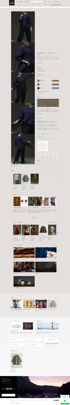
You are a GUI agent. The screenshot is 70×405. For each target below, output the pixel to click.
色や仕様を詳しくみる (14, 165)
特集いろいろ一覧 (35, 217)
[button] (12, 182)
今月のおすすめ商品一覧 (52, 222)
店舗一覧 (45, 1)
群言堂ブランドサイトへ (6, 395)
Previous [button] (10, 307)
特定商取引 (24, 400)
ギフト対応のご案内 (40, 92)
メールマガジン (28, 400)
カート (26, 1)
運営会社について (13, 400)
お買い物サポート (46, 4)
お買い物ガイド (15, 339)
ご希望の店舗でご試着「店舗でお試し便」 (43, 91)
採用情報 (21, 400)
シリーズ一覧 (54, 245)
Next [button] (59, 307)
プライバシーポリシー (34, 400)
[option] (17, 306)
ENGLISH (43, 400)
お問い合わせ (31, 339)
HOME (10, 7)
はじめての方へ (50, 1)
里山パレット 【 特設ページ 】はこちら (43, 134)
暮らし (33, 4)
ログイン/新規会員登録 (20, 1)
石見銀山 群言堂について (58, 1)
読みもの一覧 (56, 297)
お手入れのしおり (16, 344)
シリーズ (39, 4)
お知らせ (17, 400)
